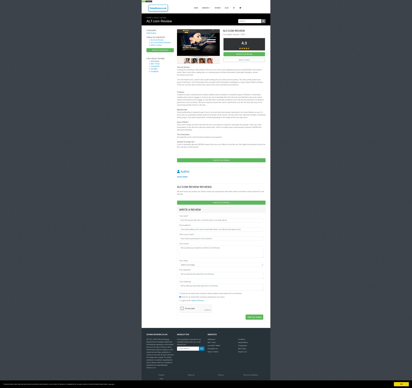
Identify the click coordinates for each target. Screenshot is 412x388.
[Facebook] (234, 8)
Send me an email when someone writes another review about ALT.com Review (211, 293)
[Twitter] (240, 8)
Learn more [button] (111, 384)
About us (191, 375)
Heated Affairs (243, 342)
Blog (227, 8)
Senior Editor (182, 177)
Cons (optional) (185, 282)
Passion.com (242, 352)
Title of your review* (186, 234)
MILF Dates (242, 348)
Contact (161, 375)
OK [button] (401, 384)
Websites (205, 8)
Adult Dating (160, 18)
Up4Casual (211, 339)
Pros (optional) (184, 270)
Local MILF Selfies (214, 345)
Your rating (183, 261)
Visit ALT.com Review (160, 50)
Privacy (221, 375)
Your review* (184, 244)
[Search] (263, 21)
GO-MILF (154, 69)
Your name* (183, 216)
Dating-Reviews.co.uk (158, 8)
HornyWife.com (213, 348)
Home (196, 8)
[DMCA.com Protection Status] (147, 1)
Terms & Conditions (250, 375)
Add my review (254, 317)
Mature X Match (213, 352)
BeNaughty (155, 61)
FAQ (161, 379)
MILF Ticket (155, 64)
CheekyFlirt (155, 66)
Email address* (185, 225)
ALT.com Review (157, 40)
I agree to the (192, 300)
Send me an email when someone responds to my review (203, 297)
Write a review (156, 45)
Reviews (218, 8)
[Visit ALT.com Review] (198, 47)
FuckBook (154, 71)
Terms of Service (197, 300)
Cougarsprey (242, 345)
